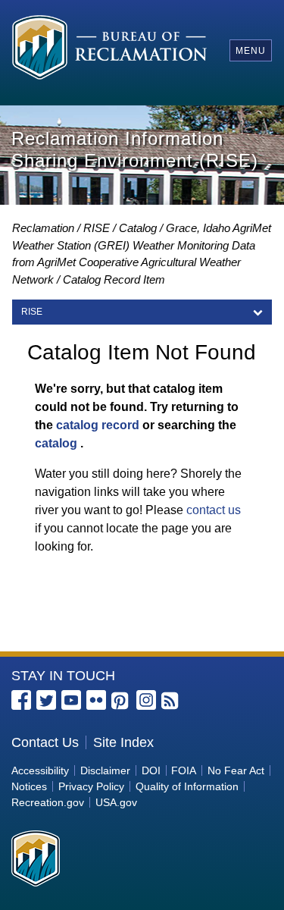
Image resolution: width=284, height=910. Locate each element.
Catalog (138, 227)
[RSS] (171, 701)
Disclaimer (105, 770)
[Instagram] (146, 700)
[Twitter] (46, 700)
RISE (96, 227)
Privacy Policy (91, 786)
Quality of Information (187, 786)
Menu (251, 51)
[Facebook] (21, 700)
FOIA (183, 770)
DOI (151, 770)
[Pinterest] (121, 701)
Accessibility (40, 770)
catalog (56, 443)
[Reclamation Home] (109, 49)
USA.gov (116, 802)
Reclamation (43, 227)
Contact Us (45, 742)
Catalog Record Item (114, 279)
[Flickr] (96, 700)
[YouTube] (71, 700)
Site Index (123, 742)
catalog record (97, 425)
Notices (29, 786)
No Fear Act (236, 770)
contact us (213, 510)
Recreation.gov (47, 802)
